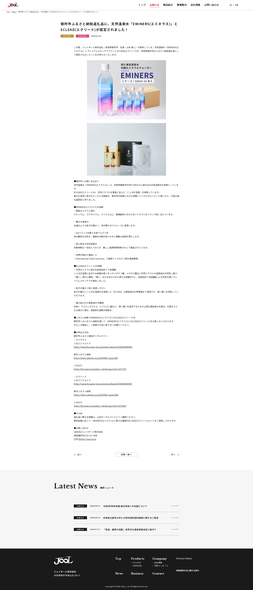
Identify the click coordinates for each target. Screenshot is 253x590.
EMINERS (82, 36)
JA (230, 5)
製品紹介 (168, 4)
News (14, 12)
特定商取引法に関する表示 (187, 570)
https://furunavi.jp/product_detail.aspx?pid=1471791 (100, 369)
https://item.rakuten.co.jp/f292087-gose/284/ (96, 394)
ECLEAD (67, 36)
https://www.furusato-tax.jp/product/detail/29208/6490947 (103, 383)
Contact (158, 573)
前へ (79, 454)
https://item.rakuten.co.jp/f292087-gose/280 (96, 358)
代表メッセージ (161, 565)
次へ (173, 454)
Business (137, 573)
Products (137, 558)
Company (159, 558)
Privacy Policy (184, 558)
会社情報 (195, 4)
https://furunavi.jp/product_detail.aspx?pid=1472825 (100, 406)
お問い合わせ (211, 4)
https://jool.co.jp (87, 439)
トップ (142, 4)
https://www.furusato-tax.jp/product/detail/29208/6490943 (103, 347)
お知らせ (154, 4)
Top (8, 12)
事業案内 (182, 4)
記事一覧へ (126, 454)
